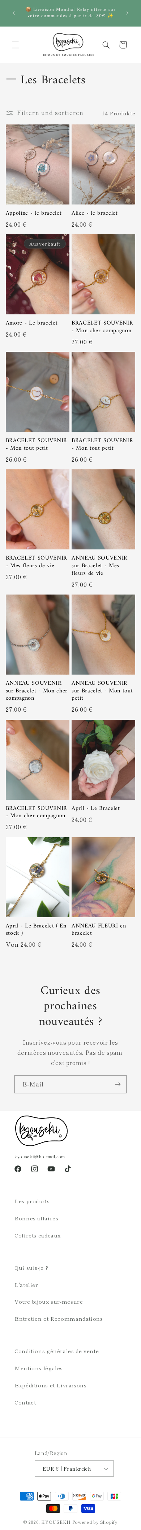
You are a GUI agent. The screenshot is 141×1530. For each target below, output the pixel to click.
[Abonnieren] (118, 1084)
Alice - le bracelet (95, 213)
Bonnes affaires (36, 1218)
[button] (15, 44)
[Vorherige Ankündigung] (14, 13)
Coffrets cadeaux (37, 1235)
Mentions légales (38, 1368)
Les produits (32, 1201)
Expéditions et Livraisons (50, 1385)
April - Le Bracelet (96, 808)
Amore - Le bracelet (32, 323)
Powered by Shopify (95, 1522)
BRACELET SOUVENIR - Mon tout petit (36, 444)
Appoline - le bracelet (34, 213)
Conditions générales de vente (56, 1351)
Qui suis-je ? (31, 1267)
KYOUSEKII (56, 1522)
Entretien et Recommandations (58, 1318)
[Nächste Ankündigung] (127, 13)
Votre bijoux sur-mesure (48, 1301)
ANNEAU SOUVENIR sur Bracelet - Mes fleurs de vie (100, 566)
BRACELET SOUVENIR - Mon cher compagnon (102, 326)
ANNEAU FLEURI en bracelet (99, 929)
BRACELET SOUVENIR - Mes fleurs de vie (36, 562)
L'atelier (26, 1284)
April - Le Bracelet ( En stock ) (36, 929)
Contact (25, 1402)
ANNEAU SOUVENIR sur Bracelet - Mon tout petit (102, 691)
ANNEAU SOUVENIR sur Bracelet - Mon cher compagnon (37, 691)
